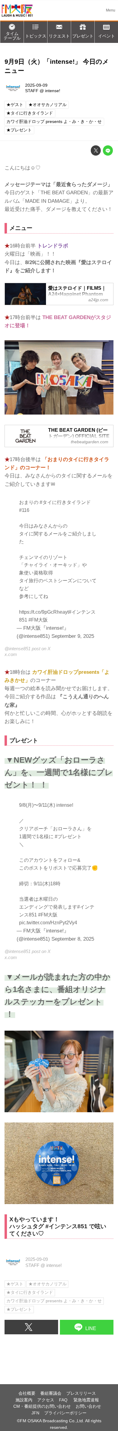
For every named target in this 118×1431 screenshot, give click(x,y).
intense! (52, 91)
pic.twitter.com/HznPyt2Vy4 (48, 922)
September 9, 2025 (72, 636)
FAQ (64, 1400)
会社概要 (26, 1393)
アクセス (45, 1400)
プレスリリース (81, 1393)
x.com (11, 654)
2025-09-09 (36, 85)
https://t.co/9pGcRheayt (44, 612)
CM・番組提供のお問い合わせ (42, 1406)
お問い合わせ (88, 1406)
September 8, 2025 (72, 939)
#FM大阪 (38, 619)
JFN (35, 1413)
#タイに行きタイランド (65, 502)
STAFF (31, 91)
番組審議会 (50, 1393)
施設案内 (23, 1400)
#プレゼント (68, 836)
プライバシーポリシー (65, 1413)
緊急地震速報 (86, 1400)
